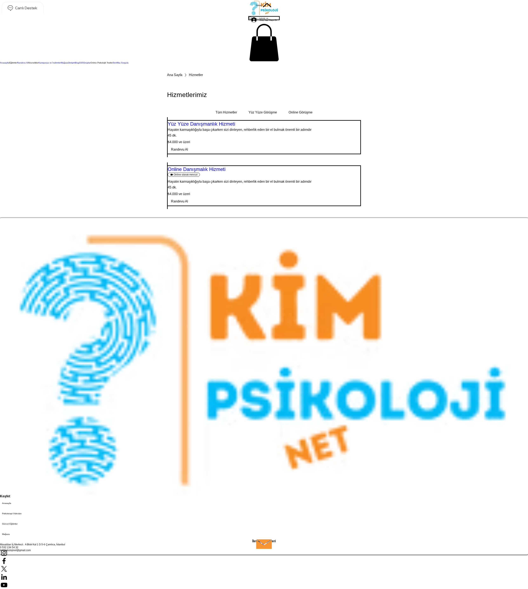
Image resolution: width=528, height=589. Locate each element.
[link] (226, 112)
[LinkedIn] (264, 577)
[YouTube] (264, 585)
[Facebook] (264, 561)
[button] (264, 42)
